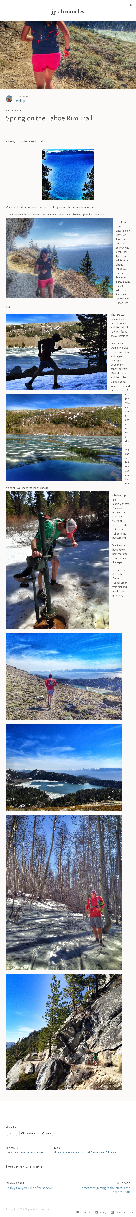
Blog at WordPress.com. (37, 1209)
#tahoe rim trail (81, 1152)
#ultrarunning (112, 1152)
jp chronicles (68, 12)
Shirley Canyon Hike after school (29, 1188)
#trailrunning (97, 1152)
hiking (9, 1152)
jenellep (20, 101)
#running (67, 1152)
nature (16, 1152)
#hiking (57, 1152)
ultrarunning (36, 1152)
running (25, 1152)
